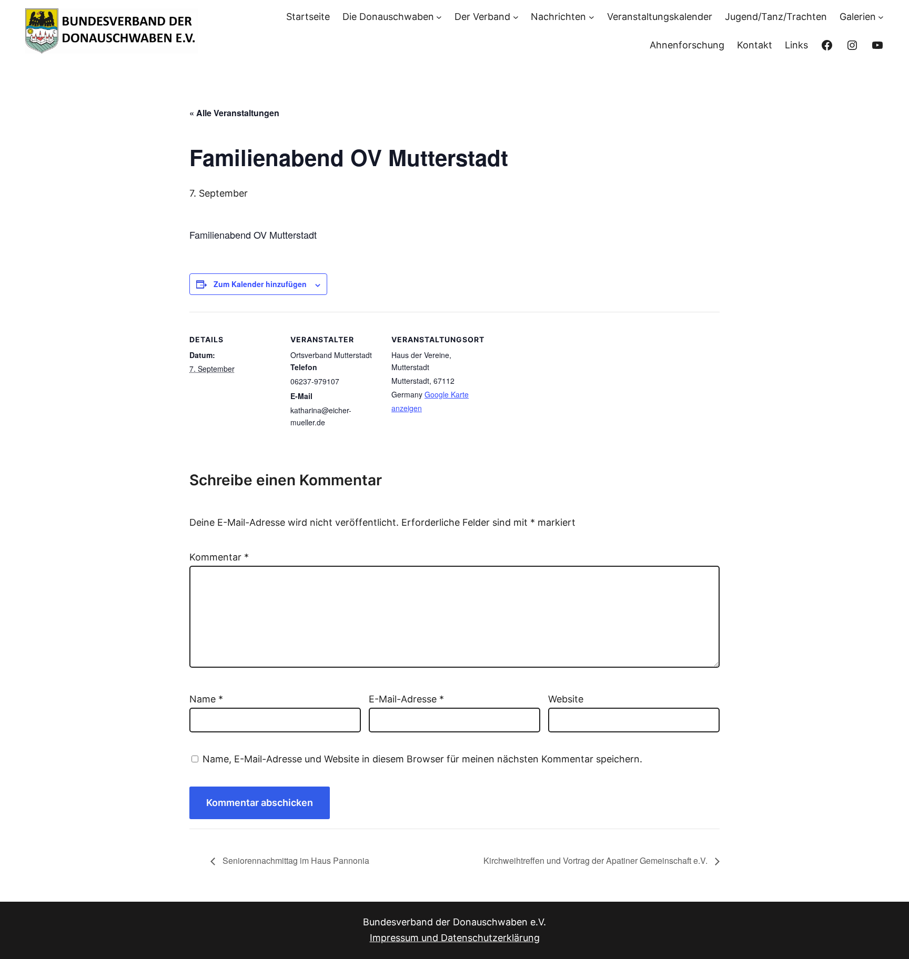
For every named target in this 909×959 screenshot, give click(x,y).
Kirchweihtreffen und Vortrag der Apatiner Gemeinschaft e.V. (596, 860)
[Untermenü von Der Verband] (516, 16)
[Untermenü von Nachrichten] (591, 16)
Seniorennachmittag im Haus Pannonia (294, 860)
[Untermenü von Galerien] (881, 16)
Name (206, 699)
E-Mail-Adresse (406, 699)
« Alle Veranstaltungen (234, 113)
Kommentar (219, 557)
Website (565, 699)
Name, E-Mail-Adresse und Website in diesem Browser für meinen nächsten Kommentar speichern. (422, 758)
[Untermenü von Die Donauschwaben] (439, 16)
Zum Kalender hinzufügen (260, 284)
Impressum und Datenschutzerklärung (455, 937)
